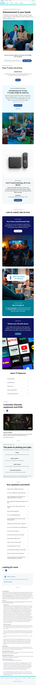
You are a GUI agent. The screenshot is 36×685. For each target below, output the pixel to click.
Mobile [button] (11, 3)
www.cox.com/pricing (9, 595)
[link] (18, 105)
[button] (31, 3)
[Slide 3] (18, 440)
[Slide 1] (16, 440)
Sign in (6, 55)
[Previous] (4, 411)
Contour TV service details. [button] (8, 601)
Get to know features (8, 581)
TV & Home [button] (16, 3)
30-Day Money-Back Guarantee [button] (10, 660)
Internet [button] (7, 3)
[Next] (7, 411)
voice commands (11, 308)
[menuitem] (7, 3)
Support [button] (21, 3)
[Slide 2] (17, 440)
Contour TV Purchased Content (19, 601)
